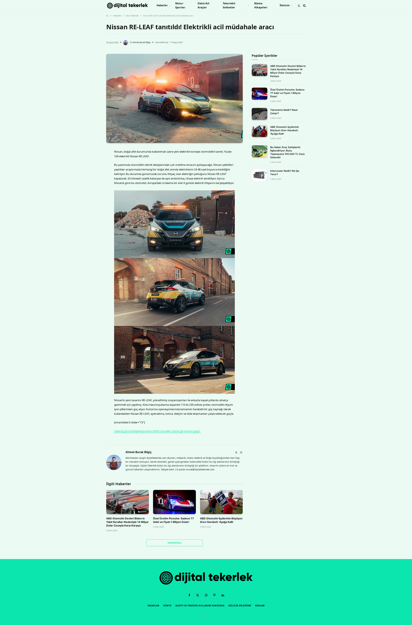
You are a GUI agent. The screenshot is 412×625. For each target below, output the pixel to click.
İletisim (285, 5)
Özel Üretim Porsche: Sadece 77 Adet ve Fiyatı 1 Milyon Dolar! (173, 520)
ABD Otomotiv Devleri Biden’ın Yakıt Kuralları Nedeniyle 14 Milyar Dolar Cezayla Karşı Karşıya (127, 522)
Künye (167, 605)
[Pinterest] (95, 183)
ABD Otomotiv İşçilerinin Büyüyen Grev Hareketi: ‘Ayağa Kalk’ (221, 520)
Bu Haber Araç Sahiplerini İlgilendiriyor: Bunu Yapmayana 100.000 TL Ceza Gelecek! (287, 152)
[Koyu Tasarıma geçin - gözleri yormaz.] (299, 5)
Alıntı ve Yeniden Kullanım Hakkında (200, 605)
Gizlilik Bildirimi (239, 605)
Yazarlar (153, 605)
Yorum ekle (174, 542)
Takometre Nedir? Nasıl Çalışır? (284, 111)
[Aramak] (304, 5)
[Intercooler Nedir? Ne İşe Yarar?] (259, 175)
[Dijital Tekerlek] (127, 5)
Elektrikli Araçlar (204, 5)
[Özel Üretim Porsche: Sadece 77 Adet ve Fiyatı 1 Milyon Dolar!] (174, 502)
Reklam (260, 605)
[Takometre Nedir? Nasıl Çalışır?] (259, 114)
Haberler (162, 5)
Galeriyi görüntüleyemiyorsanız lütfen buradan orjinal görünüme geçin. (157, 431)
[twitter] (95, 167)
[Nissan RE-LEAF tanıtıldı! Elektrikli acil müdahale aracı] (174, 98)
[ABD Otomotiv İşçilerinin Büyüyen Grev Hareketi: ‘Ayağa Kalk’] (221, 502)
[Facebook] (95, 159)
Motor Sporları (180, 5)
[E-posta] (95, 191)
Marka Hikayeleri (260, 5)
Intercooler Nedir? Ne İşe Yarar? (284, 172)
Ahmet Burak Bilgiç (142, 42)
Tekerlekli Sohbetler (229, 5)
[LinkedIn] (95, 175)
